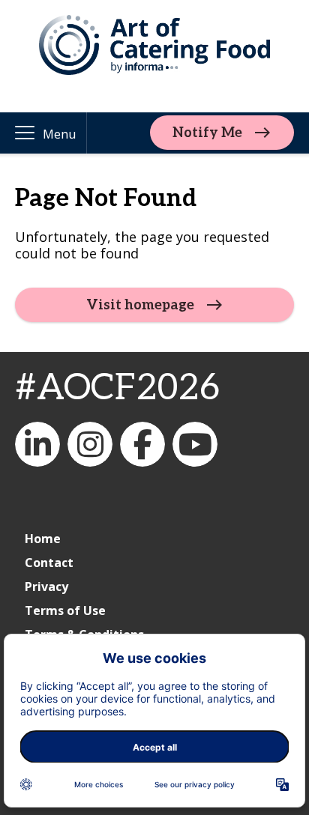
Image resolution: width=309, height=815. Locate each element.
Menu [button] (59, 134)
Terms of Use (65, 610)
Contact (49, 562)
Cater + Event (195, 444)
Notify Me (207, 133)
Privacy (46, 586)
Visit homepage (140, 305)
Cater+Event (37, 444)
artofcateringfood (90, 444)
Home (43, 538)
